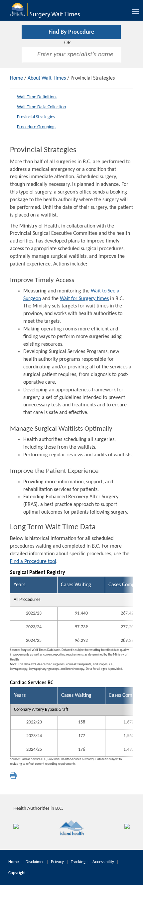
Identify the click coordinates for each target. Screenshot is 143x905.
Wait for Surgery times (84, 298)
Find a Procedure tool (33, 561)
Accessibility (103, 862)
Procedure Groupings (36, 127)
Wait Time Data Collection (41, 107)
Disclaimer (35, 862)
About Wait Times (47, 78)
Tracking (78, 862)
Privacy (57, 862)
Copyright (17, 873)
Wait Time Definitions (37, 97)
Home (16, 78)
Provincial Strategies (36, 117)
